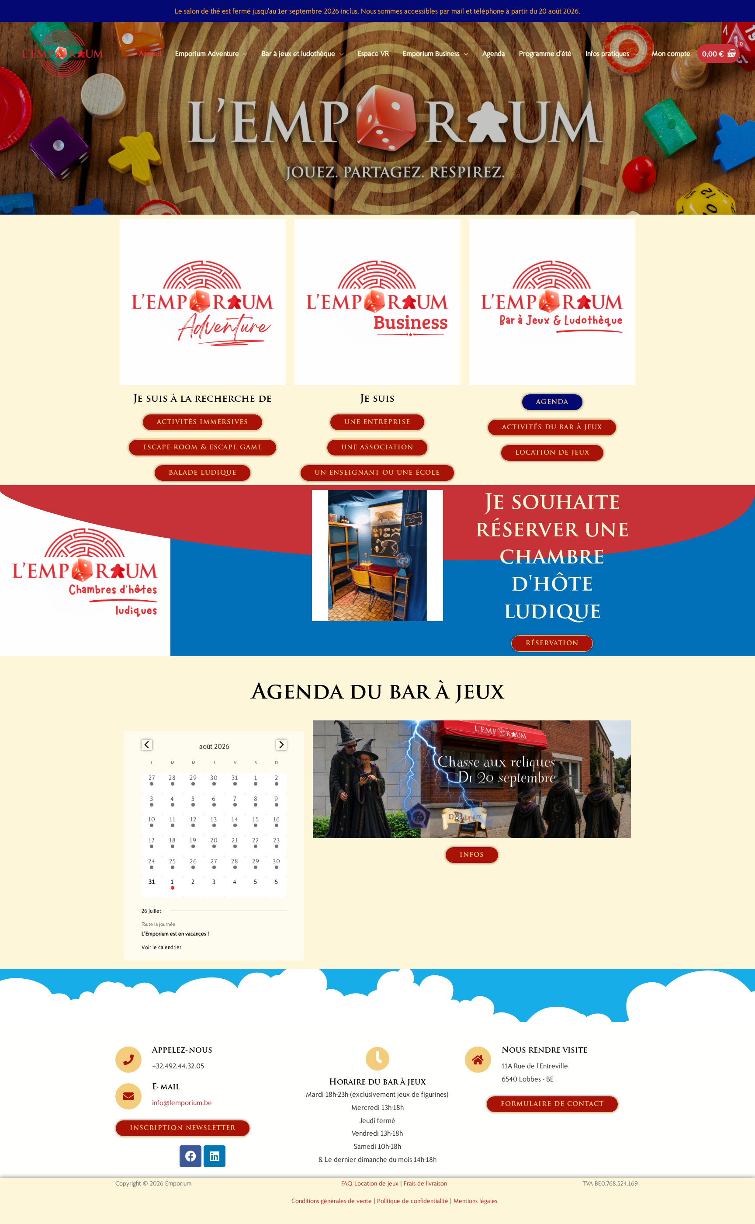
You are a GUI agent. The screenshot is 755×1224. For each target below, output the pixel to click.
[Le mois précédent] (281, 745)
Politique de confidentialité (412, 1200)
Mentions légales (475, 1200)
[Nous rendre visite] (478, 1060)
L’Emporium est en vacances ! (175, 933)
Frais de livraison (425, 1183)
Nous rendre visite (544, 1051)
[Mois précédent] (147, 745)
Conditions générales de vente (331, 1200)
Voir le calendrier (161, 947)
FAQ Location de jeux (369, 1183)
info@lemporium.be (182, 1102)
